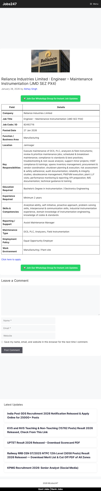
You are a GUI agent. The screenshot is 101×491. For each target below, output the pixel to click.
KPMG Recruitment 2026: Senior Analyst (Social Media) (42, 467)
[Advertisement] (50, 29)
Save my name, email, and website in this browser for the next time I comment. (46, 342)
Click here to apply (11, 259)
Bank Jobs (57, 489)
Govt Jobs (43, 489)
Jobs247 (10, 4)
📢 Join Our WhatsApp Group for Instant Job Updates (50, 98)
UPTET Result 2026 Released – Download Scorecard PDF (43, 442)
